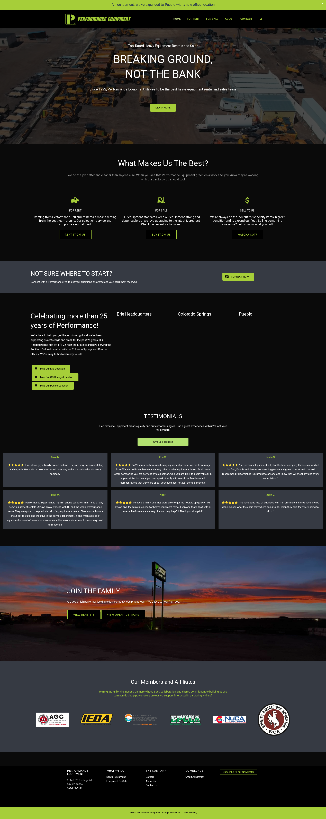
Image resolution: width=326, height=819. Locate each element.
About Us (151, 781)
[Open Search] (260, 19)
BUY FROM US (161, 234)
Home (177, 18)
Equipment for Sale (116, 781)
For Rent (193, 18)
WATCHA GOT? (247, 234)
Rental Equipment (116, 777)
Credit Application (194, 777)
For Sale (212, 18)
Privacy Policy (190, 812)
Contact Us (152, 785)
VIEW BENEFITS (84, 614)
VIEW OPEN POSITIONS (123, 614)
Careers (150, 777)
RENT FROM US (75, 234)
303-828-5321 (74, 788)
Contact (246, 18)
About (229, 18)
